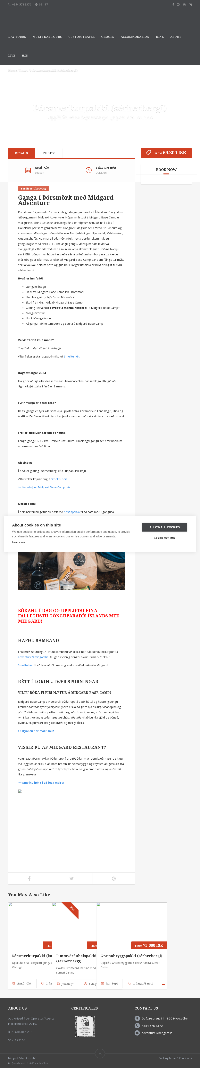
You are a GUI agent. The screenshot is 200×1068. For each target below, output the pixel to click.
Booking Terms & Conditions (175, 1058)
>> (36, 731)
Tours (23, 70)
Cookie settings (165, 537)
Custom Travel (81, 37)
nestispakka (72, 512)
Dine (160, 37)
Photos (49, 153)
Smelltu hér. (72, 356)
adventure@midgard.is (33, 657)
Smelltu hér (25, 665)
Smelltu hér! (59, 479)
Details (21, 153)
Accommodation (135, 37)
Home (12, 70)
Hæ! (25, 55)
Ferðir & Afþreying (33, 188)
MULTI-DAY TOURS (47, 37)
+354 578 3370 (152, 1026)
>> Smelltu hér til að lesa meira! (41, 782)
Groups (107, 37)
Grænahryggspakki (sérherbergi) (131, 956)
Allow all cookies (165, 527)
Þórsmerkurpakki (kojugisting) (41, 956)
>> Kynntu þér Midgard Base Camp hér (44, 487)
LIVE (11, 55)
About (175, 37)
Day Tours (17, 37)
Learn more (18, 542)
